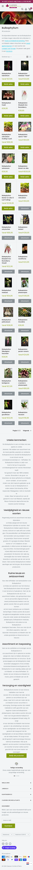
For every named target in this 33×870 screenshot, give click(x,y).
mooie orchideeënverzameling (15, 41)
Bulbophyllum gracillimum (6, 413)
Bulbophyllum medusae (6, 291)
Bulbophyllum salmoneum (6, 167)
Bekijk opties (8, 84)
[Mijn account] (26, 9)
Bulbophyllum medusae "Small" (24, 74)
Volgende (26, 430)
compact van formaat (9, 48)
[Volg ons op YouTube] (10, 843)
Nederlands (6, 834)
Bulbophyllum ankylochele (6, 228)
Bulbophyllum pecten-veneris (23, 350)
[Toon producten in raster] (27, 57)
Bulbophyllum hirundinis (22, 321)
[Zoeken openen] (22, 9)
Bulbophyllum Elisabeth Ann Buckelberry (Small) (6, 260)
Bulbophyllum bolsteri (22, 228)
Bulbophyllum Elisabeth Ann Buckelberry (22, 105)
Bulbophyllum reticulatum (22, 196)
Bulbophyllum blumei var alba (23, 167)
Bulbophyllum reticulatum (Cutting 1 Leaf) (7, 137)
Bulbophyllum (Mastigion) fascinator (6, 351)
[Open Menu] (3, 6)
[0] (30, 9)
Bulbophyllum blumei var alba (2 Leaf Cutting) (8, 198)
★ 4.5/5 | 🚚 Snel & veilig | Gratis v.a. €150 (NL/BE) (16, 1)
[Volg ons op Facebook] (3, 843)
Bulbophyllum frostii (6, 104)
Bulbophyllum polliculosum (6, 321)
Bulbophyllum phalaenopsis (22, 291)
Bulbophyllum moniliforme (22, 258)
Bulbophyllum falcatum (22, 413)
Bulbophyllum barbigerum (6, 382)
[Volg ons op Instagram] (6, 843)
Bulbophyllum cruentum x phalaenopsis (22, 383)
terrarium (9, 51)
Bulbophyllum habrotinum (6, 74)
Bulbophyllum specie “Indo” (22, 135)
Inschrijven (8, 826)
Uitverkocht (25, 208)
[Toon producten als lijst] (30, 57)
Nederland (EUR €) (20, 834)
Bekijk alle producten (16, 755)
